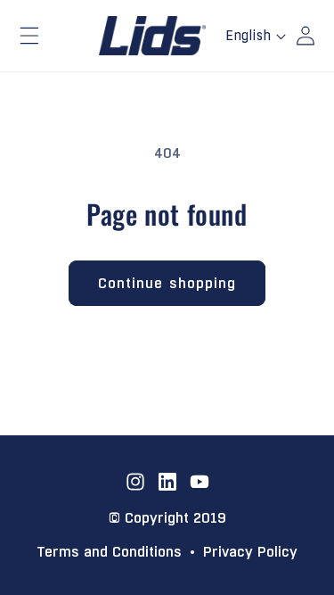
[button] (29, 35)
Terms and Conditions (109, 552)
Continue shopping (167, 283)
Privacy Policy (250, 552)
